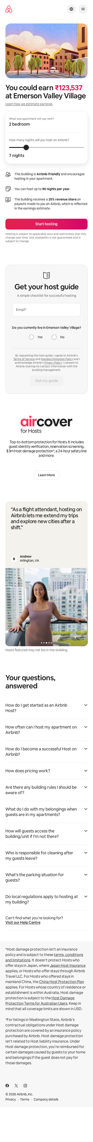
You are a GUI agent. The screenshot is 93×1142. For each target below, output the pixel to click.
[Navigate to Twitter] (16, 1085)
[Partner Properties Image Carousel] (46, 607)
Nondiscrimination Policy (57, 359)
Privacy (10, 1099)
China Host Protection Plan (61, 981)
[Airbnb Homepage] (8, 9)
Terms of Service (24, 359)
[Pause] (14, 559)
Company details (46, 1099)
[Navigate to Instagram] (25, 1085)
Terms (24, 1099)
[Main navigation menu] (83, 9)
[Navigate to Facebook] (7, 1085)
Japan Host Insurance (68, 965)
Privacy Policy (53, 363)
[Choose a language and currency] (71, 9)
